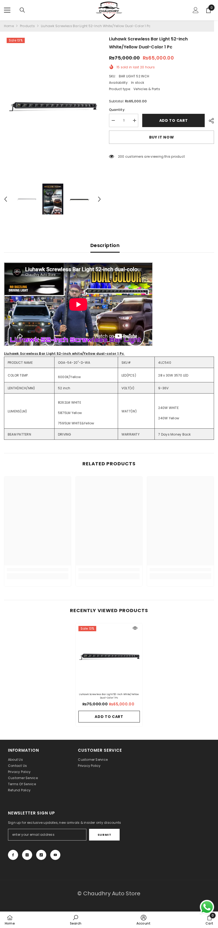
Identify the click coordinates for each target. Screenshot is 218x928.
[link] (37, 569)
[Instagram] (27, 855)
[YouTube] (55, 855)
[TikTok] (41, 855)
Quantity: (117, 109)
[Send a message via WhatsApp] (207, 907)
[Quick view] (135, 628)
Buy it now (161, 137)
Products (27, 26)
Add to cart (174, 120)
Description (105, 245)
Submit (104, 835)
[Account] (196, 10)
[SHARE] (209, 120)
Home (9, 26)
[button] (6, 199)
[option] (52, 106)
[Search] (22, 10)
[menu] (7, 10)
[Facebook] (13, 855)
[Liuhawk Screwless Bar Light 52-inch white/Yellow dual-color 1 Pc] (109, 656)
